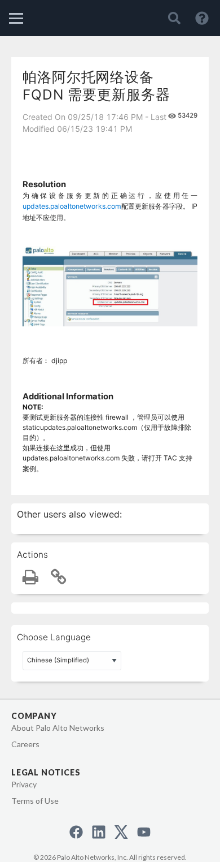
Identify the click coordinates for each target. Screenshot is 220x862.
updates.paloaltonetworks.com (72, 206)
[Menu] (16, 18)
